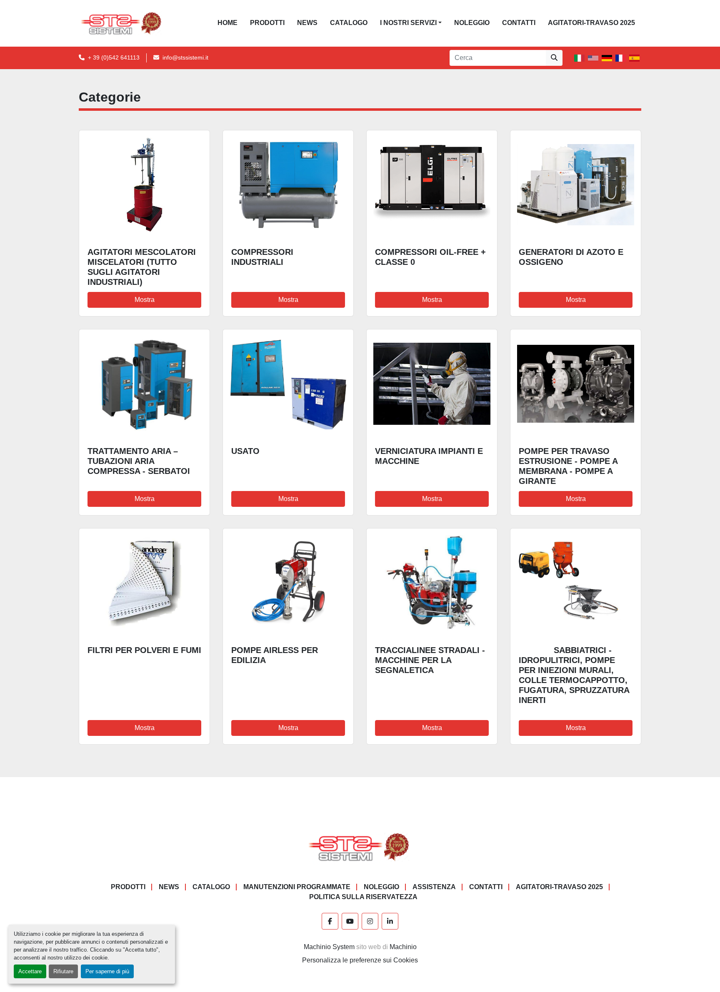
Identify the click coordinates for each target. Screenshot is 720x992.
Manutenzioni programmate (296, 886)
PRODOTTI (267, 22)
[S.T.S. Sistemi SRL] (360, 846)
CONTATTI (518, 22)
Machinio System (329, 946)
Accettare (30, 971)
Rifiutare (63, 971)
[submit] (554, 58)
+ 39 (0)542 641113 (114, 57)
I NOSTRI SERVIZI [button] (408, 22)
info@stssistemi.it (185, 57)
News (307, 22)
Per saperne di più (107, 971)
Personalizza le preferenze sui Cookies (360, 960)
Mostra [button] (145, 299)
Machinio (403, 946)
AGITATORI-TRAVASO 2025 (591, 22)
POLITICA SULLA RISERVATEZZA (363, 896)
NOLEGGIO (472, 22)
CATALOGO (349, 22)
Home (228, 22)
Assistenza (434, 886)
